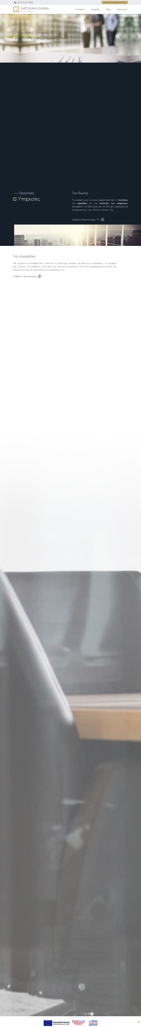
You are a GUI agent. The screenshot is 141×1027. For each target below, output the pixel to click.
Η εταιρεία (79, 9)
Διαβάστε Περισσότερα (26, 44)
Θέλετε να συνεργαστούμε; (114, 2)
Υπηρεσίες (95, 9)
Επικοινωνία (122, 9)
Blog (108, 9)
